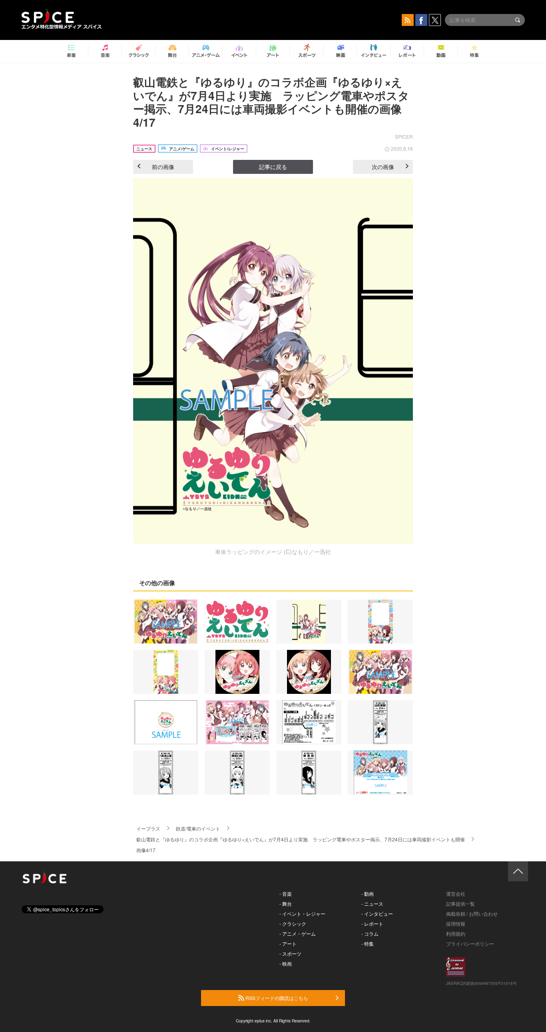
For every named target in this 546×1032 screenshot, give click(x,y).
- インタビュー (377, 913)
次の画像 (383, 167)
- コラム (370, 933)
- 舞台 (285, 903)
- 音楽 (285, 893)
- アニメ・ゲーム (297, 933)
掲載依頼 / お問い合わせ (472, 913)
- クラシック (292, 923)
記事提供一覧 (460, 903)
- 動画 (367, 893)
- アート (288, 943)
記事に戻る (273, 167)
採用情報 (455, 923)
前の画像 (163, 167)
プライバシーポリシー (470, 943)
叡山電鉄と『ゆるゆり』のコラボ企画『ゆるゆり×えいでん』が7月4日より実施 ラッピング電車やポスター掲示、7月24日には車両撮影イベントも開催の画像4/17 (271, 102)
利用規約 (455, 933)
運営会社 (455, 893)
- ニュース (372, 903)
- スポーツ (290, 953)
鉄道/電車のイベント (198, 828)
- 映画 (285, 963)
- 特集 (367, 943)
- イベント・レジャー (302, 913)
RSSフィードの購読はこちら (276, 997)
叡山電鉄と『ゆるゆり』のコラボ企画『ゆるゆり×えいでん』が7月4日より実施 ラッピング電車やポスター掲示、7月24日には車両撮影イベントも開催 (300, 839)
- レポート (372, 923)
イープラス (148, 828)
